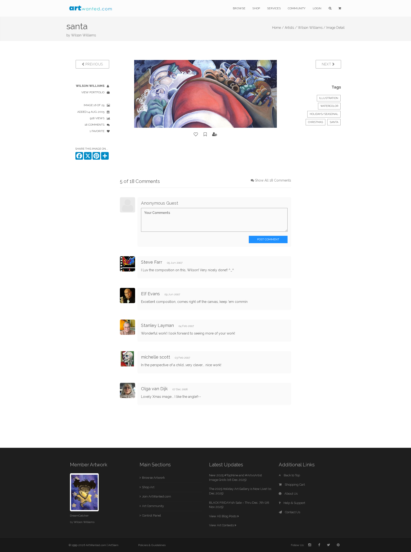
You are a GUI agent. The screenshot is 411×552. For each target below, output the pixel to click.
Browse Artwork (153, 477)
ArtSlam (113, 545)
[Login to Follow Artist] (215, 134)
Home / (278, 28)
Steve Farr (151, 262)
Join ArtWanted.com (156, 496)
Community (297, 8)
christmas (315, 122)
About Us (291, 493)
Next (327, 64)
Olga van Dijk (154, 388)
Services (274, 8)
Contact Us (292, 512)
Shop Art (148, 487)
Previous (93, 64)
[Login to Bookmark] (205, 134)
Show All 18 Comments (273, 180)
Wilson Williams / (311, 28)
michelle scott (155, 357)
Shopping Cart (294, 484)
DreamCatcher (79, 515)
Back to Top (291, 475)
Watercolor (329, 106)
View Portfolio (92, 92)
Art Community (153, 506)
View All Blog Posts (223, 516)
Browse (239, 8)
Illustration (328, 98)
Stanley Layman (157, 325)
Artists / (291, 28)
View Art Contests (222, 525)
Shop (256, 8)
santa (334, 122)
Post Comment (268, 239)
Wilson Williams (83, 35)
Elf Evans (150, 293)
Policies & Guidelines (152, 545)
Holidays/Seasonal (324, 114)
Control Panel (151, 515)
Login (317, 8)
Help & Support (294, 503)
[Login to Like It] (196, 134)
